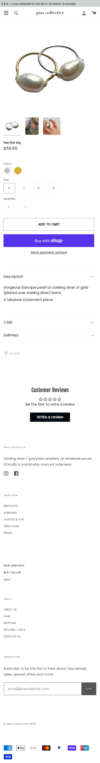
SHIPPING (11, 335)
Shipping (10, 623)
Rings (8, 533)
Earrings (10, 512)
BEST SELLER (12, 572)
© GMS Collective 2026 (20, 723)
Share (14, 353)
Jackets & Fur (14, 519)
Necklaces (11, 526)
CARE (7, 322)
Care (7, 616)
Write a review (50, 417)
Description (13, 276)
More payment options (49, 252)
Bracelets (11, 505)
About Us (10, 609)
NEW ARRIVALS (14, 565)
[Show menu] (6, 13)
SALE (7, 580)
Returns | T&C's (14, 629)
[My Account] (84, 13)
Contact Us (12, 636)
